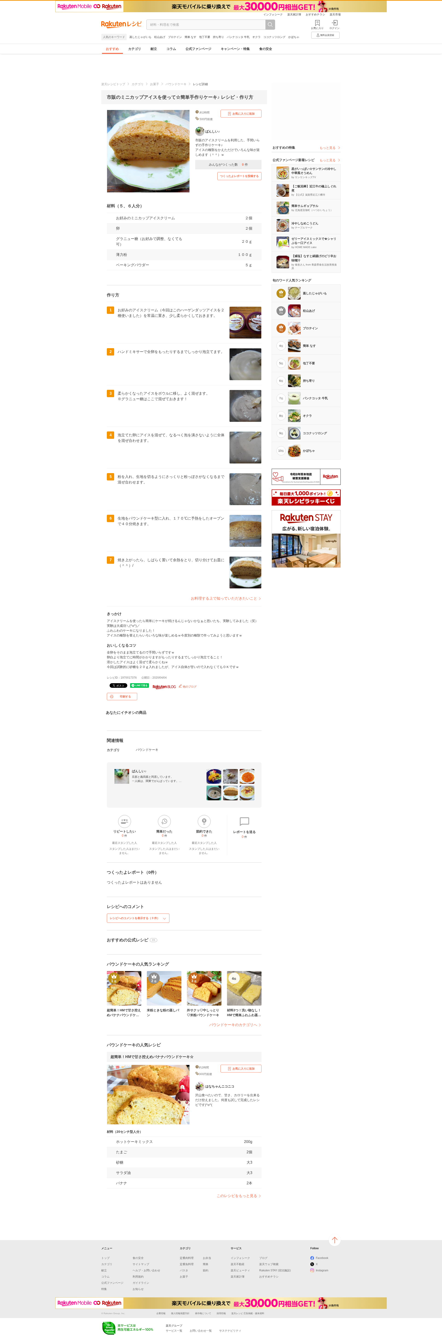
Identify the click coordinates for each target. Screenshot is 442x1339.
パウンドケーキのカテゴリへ (233, 1025)
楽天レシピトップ (113, 84)
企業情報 (161, 1313)
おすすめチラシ (315, 14)
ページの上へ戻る (335, 1240)
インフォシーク (273, 14)
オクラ (256, 37)
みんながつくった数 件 (228, 164)
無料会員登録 (327, 35)
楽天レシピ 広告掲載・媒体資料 (247, 1313)
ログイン (334, 28)
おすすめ (112, 49)
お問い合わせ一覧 (201, 1330)
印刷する (125, 696)
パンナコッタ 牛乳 (238, 37)
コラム (171, 49)
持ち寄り (218, 37)
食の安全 (265, 49)
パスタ (184, 1270)
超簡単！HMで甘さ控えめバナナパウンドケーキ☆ (152, 1057)
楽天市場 (335, 14)
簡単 (205, 1264)
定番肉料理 (187, 1258)
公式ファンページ (198, 49)
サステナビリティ (230, 1330)
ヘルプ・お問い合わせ (146, 1270)
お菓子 (154, 84)
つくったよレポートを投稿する (239, 176)
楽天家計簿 (294, 14)
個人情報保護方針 (180, 1313)
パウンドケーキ (176, 84)
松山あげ (159, 37)
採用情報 (221, 1313)
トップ (105, 1258)
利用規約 (138, 1276)
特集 (104, 1289)
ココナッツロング (274, 37)
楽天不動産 (237, 1264)
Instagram (322, 1270)
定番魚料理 (187, 1264)
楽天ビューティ (240, 1270)
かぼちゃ (293, 37)
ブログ (263, 1258)
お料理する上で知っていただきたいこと (224, 598)
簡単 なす (190, 37)
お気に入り (317, 28)
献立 (154, 49)
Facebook (322, 1258)
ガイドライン (141, 1282)
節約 (205, 1270)
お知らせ (138, 1289)
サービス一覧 (174, 1330)
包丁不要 (204, 37)
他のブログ (189, 686)
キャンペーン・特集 (235, 49)
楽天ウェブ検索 (269, 1264)
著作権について (203, 1313)
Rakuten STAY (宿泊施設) (275, 1270)
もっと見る (328, 147)
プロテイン (175, 37)
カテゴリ (134, 49)
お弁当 (207, 1258)
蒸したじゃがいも (140, 37)
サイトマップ (141, 1264)
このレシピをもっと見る (237, 1196)
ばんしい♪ (139, 771)
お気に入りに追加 (244, 113)
